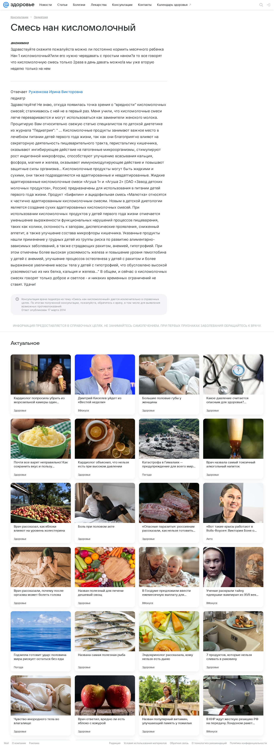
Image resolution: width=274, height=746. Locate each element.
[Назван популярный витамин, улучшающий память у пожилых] (169, 705)
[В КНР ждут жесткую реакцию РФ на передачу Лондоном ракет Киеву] (233, 705)
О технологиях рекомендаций (209, 743)
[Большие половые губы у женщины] (169, 384)
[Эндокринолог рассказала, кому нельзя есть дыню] (169, 641)
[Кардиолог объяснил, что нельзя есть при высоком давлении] (105, 449)
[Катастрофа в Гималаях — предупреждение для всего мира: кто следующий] (169, 449)
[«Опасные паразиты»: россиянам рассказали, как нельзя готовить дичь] (169, 513)
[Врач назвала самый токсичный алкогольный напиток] (233, 449)
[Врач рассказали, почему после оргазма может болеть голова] (41, 577)
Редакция (115, 743)
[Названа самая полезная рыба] (105, 641)
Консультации (19, 17)
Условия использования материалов (145, 743)
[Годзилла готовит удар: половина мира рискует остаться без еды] (41, 641)
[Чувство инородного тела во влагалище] (41, 705)
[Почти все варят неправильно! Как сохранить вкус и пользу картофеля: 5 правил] (41, 449)
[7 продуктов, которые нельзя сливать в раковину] (233, 641)
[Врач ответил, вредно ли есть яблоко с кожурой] (105, 705)
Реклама (34, 743)
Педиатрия (41, 17)
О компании (19, 743)
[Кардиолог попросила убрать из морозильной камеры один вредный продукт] (41, 384)
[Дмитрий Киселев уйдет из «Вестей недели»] (105, 384)
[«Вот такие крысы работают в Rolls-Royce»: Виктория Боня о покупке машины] (233, 513)
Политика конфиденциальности (248, 743)
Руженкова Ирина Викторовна (56, 92)
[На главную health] (22, 5)
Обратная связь (179, 743)
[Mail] (6, 5)
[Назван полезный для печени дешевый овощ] (105, 577)
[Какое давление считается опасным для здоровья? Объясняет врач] (233, 384)
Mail (6, 743)
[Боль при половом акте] (105, 513)
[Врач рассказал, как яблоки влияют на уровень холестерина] (41, 513)
